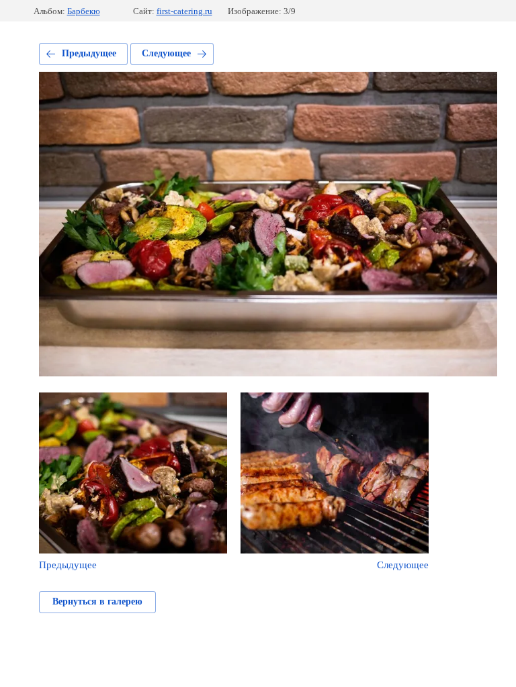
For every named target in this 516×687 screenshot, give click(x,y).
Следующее (166, 53)
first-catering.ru (184, 11)
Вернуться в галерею (97, 601)
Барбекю (83, 11)
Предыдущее (89, 53)
